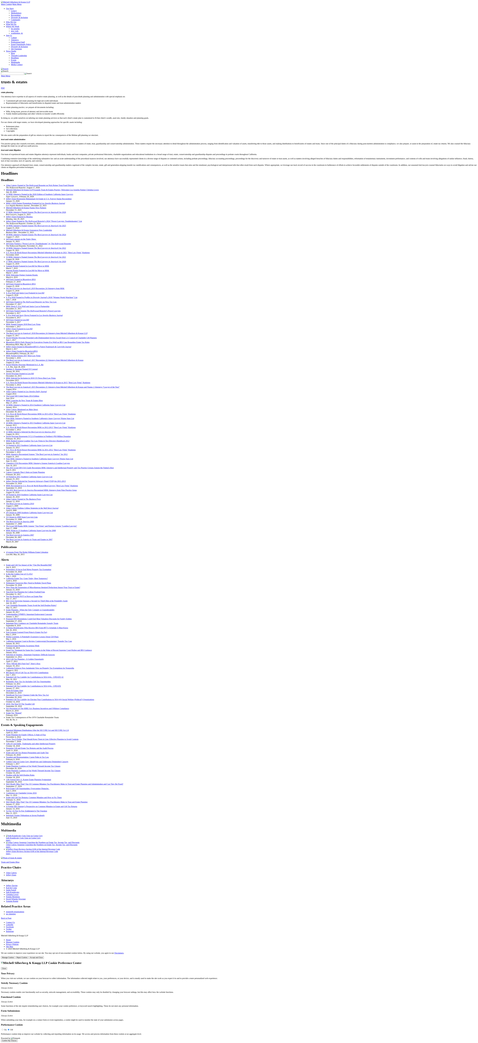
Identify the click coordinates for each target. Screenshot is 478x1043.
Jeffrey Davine (12, 885)
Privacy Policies (12, 944)
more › (8, 840)
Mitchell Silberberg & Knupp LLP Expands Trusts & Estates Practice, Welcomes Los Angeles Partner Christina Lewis (52, 190)
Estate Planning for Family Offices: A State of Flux (26, 735)
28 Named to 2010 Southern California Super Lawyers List (29, 495)
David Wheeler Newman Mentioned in (24, 365)
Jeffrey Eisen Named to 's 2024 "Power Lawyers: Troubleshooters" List (44, 221)
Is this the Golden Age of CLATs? (19, 574)
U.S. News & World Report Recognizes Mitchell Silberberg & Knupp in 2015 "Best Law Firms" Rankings (48, 383)
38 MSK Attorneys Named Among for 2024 (36, 235)
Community (15, 20)
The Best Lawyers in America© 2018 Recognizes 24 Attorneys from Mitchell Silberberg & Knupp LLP (47, 333)
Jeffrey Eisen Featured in (19, 217)
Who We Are (11, 22)
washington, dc (17, 33)
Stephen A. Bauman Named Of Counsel (22, 369)
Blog (13, 53)
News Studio (11, 51)
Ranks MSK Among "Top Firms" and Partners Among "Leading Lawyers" (41, 526)
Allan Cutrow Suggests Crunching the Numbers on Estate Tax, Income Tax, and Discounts (41, 845)
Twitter (9, 929)
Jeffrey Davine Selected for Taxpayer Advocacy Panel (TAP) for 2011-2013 (36, 481)
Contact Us (10, 922)
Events (13, 60)
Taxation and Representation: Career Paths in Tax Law (27, 757)
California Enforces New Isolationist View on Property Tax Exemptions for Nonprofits (40, 668)
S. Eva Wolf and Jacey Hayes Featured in (34, 315)
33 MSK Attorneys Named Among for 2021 (36, 257)
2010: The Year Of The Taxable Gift (20, 704)
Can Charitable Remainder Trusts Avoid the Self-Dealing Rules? (31, 605)
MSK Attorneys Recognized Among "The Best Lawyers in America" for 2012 (37, 454)
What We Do (11, 24)
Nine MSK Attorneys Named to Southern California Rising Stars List (39, 459)
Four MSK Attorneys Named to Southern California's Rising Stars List (40, 418)
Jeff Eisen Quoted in (21, 279)
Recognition (16, 15)
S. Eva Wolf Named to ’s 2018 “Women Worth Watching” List (41, 297)
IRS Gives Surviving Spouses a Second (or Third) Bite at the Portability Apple (37, 601)
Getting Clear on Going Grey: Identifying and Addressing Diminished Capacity (37, 762)
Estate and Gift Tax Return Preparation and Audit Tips (27, 753)
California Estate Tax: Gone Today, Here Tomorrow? (27, 578)
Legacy (14, 11)
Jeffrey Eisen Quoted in (22, 351)
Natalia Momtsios (13, 897)
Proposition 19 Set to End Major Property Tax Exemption (28, 569)
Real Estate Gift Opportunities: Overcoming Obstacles (28, 788)
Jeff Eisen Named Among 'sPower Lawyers (33, 311)
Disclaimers (119, 953)
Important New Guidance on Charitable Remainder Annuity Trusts (32, 623)
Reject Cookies (22, 957)
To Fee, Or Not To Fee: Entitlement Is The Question (26, 811)
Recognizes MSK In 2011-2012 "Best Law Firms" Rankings (41, 450)
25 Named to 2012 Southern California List (29, 445)
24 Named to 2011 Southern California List (29, 477)
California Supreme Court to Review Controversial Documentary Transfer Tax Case (39, 641)
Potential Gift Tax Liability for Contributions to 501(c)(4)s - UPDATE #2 (34, 677)
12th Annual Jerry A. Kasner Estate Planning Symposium (28, 780)
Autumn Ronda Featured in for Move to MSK (27, 266)
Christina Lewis (12, 894)
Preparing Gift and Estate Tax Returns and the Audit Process (29, 748)
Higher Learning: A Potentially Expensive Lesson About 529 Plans (32, 637)
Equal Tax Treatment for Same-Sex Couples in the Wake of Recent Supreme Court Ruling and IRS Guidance (49, 650)
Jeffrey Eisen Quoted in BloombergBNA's (38, 347)
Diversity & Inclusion (19, 17)
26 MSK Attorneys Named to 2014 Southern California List (35, 405)
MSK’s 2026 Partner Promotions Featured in (35, 203)
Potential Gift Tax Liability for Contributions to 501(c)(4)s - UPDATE (33, 686)
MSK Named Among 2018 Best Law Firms (23, 324)
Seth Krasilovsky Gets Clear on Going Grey (23, 838)
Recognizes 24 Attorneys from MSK (35, 288)
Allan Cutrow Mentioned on (22, 409)
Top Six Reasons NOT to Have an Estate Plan (24, 596)
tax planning (11, 914)
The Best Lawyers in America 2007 (20, 535)
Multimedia (15, 62)
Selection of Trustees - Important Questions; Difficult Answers (30, 655)
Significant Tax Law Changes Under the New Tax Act (27, 695)
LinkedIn (9, 925)
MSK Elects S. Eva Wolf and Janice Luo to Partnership (27, 306)
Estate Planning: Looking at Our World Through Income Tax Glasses (33, 766)
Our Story (10, 8)
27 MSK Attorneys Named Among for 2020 (36, 262)
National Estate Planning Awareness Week (22, 646)
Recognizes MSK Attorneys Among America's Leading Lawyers (38, 463)
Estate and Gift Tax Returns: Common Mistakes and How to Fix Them (34, 797)
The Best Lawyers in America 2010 (20, 504)
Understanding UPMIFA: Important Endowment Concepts (29, 614)
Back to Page (6, 918)
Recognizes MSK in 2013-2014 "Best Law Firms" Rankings (41, 414)
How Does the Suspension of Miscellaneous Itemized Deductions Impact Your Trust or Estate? (43, 587)
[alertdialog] (239, 1001)
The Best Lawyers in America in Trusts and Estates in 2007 (29, 539)
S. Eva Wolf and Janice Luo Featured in (25, 293)
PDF (3, 88)
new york (14, 31)
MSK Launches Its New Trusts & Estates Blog (24, 400)
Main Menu (17, 4)
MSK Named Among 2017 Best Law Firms (23, 356)
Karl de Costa (11, 888)
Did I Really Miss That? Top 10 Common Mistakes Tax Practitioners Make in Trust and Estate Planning (47, 802)
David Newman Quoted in (20, 374)
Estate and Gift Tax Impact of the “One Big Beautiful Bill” (29, 565)
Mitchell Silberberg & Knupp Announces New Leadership (29, 230)
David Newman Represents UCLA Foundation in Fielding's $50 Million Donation (38, 436)
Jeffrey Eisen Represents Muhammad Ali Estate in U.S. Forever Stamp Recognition (39, 199)
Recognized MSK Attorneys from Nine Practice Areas (41, 490)
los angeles (15, 29)
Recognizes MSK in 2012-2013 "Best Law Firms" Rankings (41, 427)
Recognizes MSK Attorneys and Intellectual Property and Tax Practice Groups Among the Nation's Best (60, 468)
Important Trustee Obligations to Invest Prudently (25, 815)
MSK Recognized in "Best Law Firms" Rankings (42, 486)
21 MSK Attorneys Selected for (31, 432)
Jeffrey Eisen (11, 875)
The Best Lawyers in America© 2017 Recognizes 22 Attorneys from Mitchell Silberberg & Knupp (44, 360)
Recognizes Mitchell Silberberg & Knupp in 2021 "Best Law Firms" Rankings (48, 253)
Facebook (10, 927)
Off (11, 1030)
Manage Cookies (12, 942)
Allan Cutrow (11, 873)
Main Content (6, 4)
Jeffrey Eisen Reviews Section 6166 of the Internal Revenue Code (32, 851)
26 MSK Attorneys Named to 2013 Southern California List (35, 423)
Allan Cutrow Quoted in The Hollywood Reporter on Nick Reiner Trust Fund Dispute (40, 185)
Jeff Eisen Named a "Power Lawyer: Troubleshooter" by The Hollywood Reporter (38, 244)
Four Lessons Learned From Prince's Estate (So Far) (26, 632)
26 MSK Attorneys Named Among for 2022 (36, 248)
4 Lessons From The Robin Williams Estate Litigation (27, 552)
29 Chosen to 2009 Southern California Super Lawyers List (29, 513)
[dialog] (239, 955)
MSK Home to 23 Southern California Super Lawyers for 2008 (31, 530)
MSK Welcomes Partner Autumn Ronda (22, 275)
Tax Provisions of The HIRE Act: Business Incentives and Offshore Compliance (37, 708)
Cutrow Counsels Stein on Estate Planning (25, 472)
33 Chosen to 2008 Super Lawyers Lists (22, 517)
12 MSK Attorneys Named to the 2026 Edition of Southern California (39, 194)
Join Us (9, 35)
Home (8, 940)
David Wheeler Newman (16, 899)
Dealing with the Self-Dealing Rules (20, 775)
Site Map (9, 946)
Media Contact (17, 65)
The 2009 (20, 522)
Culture (14, 38)
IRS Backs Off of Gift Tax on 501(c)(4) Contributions (27, 673)
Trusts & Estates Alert (14, 690)
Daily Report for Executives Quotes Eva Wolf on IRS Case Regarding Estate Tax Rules (48, 342)
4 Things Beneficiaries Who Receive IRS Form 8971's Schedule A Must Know (37, 628)
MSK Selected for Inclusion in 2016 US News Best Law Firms (31, 378)
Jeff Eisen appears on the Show (21, 239)
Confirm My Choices (9, 1041)
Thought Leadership (19, 56)
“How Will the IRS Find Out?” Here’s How (23, 664)
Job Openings (16, 49)
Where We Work (12, 26)
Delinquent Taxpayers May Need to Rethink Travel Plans (28, 583)
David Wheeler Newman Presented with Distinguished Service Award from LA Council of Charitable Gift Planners (51, 338)
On (5, 1030)
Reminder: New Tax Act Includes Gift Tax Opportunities (28, 682)
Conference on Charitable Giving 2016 (21, 793)
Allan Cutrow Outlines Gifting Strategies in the (32, 508)
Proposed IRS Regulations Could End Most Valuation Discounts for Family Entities (39, 619)
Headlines (15, 58)
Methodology (16, 13)
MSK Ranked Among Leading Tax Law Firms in (37, 441)
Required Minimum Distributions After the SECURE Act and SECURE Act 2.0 (37, 730)
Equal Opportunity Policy (21, 44)
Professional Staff (18, 42)
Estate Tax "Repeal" (14, 713)
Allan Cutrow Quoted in (26, 392)
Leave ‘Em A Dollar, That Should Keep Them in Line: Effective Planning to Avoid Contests (42, 739)
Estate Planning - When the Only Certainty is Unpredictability (30, 610)
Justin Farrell (11, 890)
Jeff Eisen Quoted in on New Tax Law (31, 302)
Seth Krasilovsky (12, 892)
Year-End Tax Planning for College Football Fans (25, 592)
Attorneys (15, 40)
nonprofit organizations (15, 912)
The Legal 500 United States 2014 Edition (22, 396)
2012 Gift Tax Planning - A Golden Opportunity (25, 659)
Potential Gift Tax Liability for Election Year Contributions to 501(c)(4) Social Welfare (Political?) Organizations (50, 699)
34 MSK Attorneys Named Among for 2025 (36, 226)
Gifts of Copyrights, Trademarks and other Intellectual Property (31, 744)
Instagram (10, 931)
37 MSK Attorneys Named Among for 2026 (36, 212)
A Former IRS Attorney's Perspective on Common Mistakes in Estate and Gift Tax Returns (41, 806)
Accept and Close (36, 957)
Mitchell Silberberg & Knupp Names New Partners (26, 208)
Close (4, 968)
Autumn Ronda (12, 901)
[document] (239, 1001)
